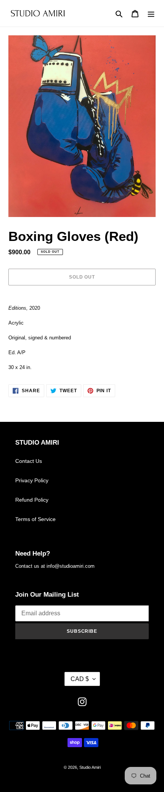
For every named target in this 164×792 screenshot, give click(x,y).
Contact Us (28, 461)
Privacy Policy (31, 480)
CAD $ (80, 679)
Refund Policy (31, 500)
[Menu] (151, 13)
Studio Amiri (90, 767)
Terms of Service (35, 519)
